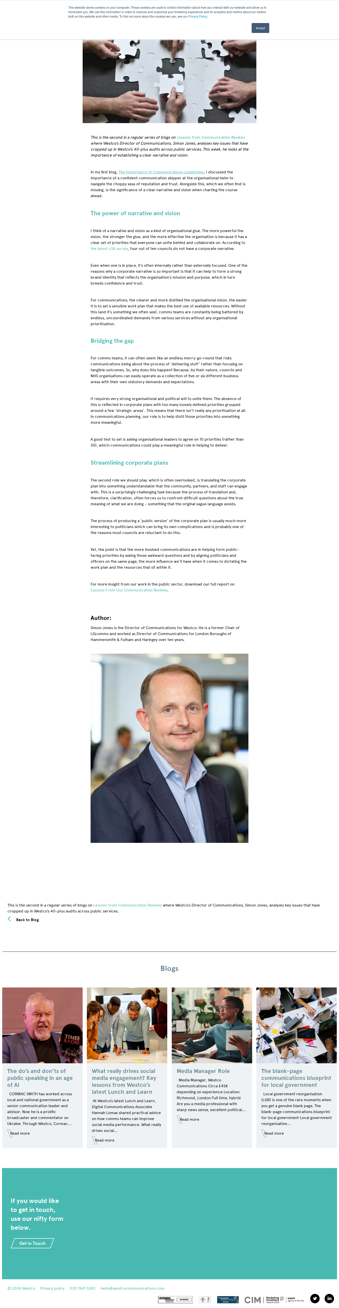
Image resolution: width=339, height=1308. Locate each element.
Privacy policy (52, 1288)
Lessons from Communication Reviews (127, 905)
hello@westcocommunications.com (133, 1288)
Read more (20, 1133)
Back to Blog (27, 919)
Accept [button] (260, 28)
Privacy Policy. (198, 16)
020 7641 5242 (82, 1288)
